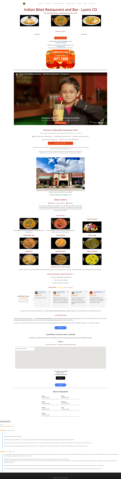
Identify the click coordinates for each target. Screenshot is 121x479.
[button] (15, 21)
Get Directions (60, 377)
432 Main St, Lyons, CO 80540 (61, 371)
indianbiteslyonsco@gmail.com (61, 374)
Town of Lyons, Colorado (61, 42)
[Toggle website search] (98, 3)
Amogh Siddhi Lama (98, 292)
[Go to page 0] (69, 308)
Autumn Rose (42, 292)
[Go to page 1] (70, 308)
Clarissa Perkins (61, 292)
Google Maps (84, 34)
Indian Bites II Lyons (23, 296)
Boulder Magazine (61, 46)
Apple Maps (37, 34)
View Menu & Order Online (60, 37)
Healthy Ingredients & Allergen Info (60, 195)
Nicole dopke (78, 292)
